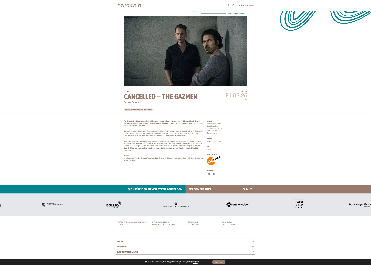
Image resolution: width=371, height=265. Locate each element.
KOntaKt (120, 241)
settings (195, 263)
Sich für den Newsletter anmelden (155, 189)
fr (239, 5)
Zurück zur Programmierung (237, 13)
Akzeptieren (218, 262)
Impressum (122, 247)
